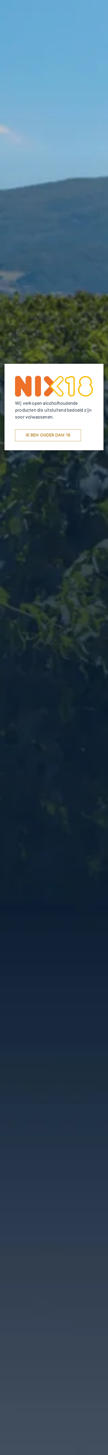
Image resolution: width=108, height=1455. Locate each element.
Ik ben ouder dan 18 (48, 435)
